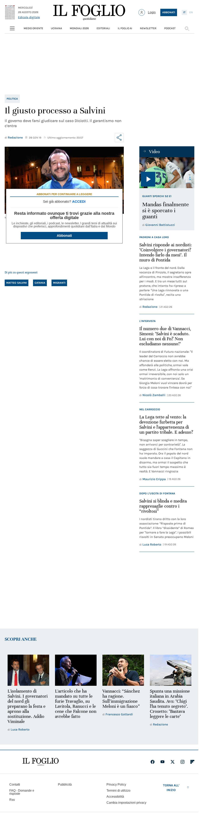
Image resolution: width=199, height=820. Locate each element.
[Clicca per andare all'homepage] (41, 762)
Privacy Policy (116, 784)
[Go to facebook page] (152, 762)
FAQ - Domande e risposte (21, 792)
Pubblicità (65, 784)
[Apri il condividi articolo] (119, 137)
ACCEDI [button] (79, 201)
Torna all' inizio (171, 787)
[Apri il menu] (12, 28)
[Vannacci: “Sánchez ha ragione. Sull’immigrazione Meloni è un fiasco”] (123, 670)
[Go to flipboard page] (192, 762)
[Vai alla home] (89, 12)
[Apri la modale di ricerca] (187, 28)
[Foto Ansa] (166, 172)
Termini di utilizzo (118, 790)
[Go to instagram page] (182, 762)
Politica (12, 98)
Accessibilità (115, 796)
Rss (12, 799)
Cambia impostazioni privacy (126, 802)
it (184, 12)
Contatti (14, 784)
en (191, 12)
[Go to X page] (173, 762)
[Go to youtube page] (162, 762)
